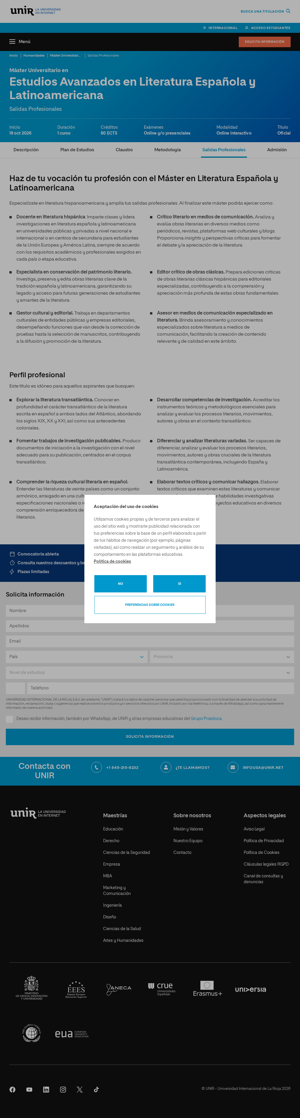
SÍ (179, 583)
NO (120, 583)
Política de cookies (112, 562)
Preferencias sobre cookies (150, 604)
